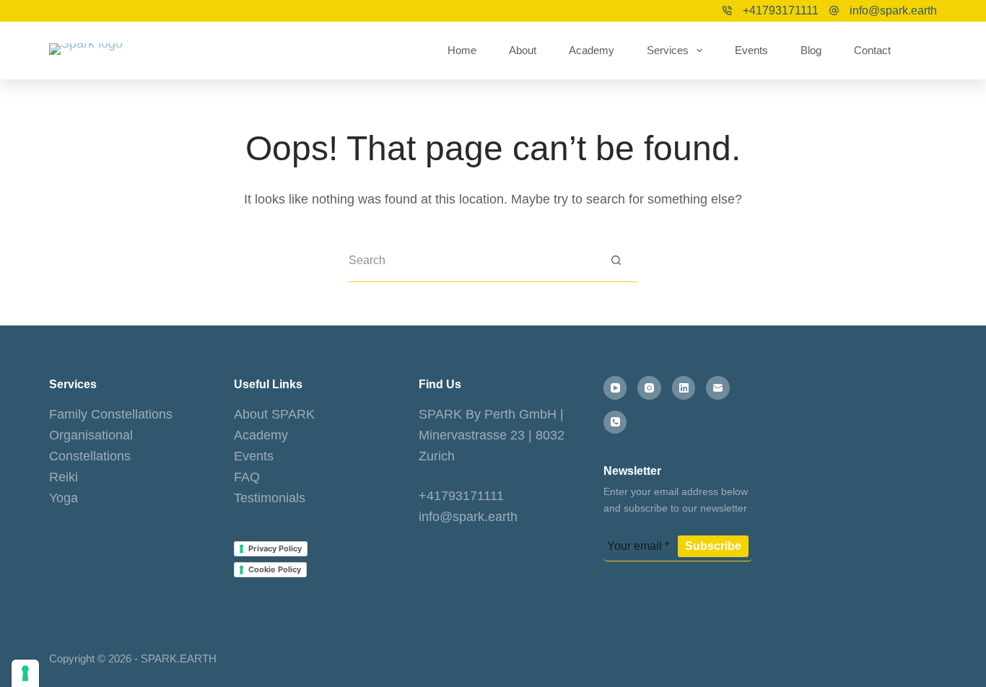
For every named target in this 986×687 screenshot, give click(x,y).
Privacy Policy (275, 548)
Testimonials (269, 498)
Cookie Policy (274, 569)
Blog (810, 50)
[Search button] (616, 260)
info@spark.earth (893, 10)
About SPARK (274, 414)
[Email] (718, 388)
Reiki (63, 477)
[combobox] (472, 260)
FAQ (247, 477)
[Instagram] (649, 388)
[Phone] (615, 422)
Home (462, 50)
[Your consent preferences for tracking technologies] (25, 673)
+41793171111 (781, 10)
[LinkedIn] (684, 388)
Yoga (63, 498)
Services (668, 50)
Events (751, 50)
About (522, 50)
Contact (872, 50)
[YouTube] (615, 388)
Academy (591, 50)
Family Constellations (111, 414)
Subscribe (713, 546)
